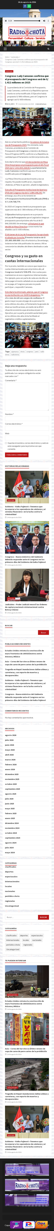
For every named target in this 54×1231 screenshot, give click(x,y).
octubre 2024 (11, 833)
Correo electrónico (14, 424)
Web (7, 433)
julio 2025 (9, 798)
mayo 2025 (10, 808)
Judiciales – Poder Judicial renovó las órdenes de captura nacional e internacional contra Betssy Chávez (27, 585)
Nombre (9, 414)
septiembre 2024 (12, 838)
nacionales (9, 71)
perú (36, 352)
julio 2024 (9, 847)
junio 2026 (9, 745)
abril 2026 (9, 754)
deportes (9, 871)
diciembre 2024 (11, 823)
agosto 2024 (10, 842)
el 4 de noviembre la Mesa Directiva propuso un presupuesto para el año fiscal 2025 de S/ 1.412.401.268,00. (27, 165)
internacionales (12, 881)
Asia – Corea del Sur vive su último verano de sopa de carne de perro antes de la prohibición (27, 1029)
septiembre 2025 (12, 789)
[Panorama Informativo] (29, 1224)
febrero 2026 (10, 764)
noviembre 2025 (12, 779)
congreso (29, 352)
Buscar (8, 625)
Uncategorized (12, 906)
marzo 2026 (10, 759)
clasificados (10, 866)
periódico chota (12, 896)
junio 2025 (9, 803)
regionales (10, 901)
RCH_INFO (10, 104)
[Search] (48, 49)
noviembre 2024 (12, 828)
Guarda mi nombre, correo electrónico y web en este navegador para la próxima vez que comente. (28, 446)
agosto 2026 (10, 735)
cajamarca (14, 352)
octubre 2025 (11, 784)
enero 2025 (10, 818)
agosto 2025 (10, 794)
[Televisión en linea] (41, 1224)
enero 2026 (10, 769)
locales (8, 886)
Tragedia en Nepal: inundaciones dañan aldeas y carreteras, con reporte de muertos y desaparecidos (27, 672)
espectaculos (11, 876)
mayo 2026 (10, 750)
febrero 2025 (10, 813)
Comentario (11, 380)
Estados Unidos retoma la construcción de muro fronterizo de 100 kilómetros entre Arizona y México (24, 653)
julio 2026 (9, 740)
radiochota (15, 355)
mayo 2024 (10, 852)
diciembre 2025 (11, 774)
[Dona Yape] (16, 1224)
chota (22, 352)
